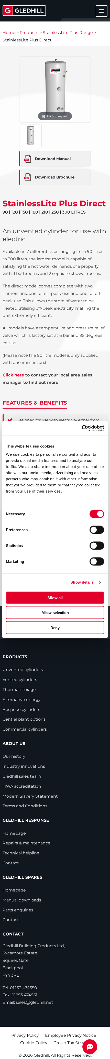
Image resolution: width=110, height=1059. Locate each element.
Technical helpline (21, 853)
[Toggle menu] (98, 13)
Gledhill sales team (22, 776)
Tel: (20, 987)
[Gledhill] (24, 11)
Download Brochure (54, 177)
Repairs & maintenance (26, 843)
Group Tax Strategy (73, 1042)
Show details (82, 582)
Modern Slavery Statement (30, 796)
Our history (14, 756)
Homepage (14, 833)
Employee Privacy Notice (70, 1035)
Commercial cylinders (25, 729)
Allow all (55, 597)
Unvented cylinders (23, 669)
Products (29, 32)
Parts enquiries (18, 910)
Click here (13, 375)
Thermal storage (19, 689)
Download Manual (53, 158)
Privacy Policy (25, 1035)
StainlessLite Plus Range (68, 32)
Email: (28, 1002)
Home (9, 32)
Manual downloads (22, 900)
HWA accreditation (22, 786)
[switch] (97, 530)
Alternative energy (22, 699)
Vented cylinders (20, 679)
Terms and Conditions (25, 806)
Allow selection (55, 612)
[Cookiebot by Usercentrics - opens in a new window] (81, 428)
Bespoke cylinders (21, 709)
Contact (11, 863)
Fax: (20, 995)
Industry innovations (24, 766)
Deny (55, 627)
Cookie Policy (33, 1042)
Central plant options (24, 719)
